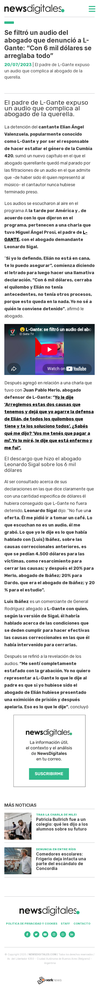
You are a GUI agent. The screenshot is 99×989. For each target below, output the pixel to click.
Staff (65, 923)
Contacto (82, 923)
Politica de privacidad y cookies (31, 923)
